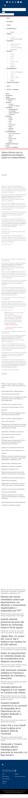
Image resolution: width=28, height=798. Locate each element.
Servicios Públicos (14, 112)
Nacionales (9, 95)
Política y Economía (13, 89)
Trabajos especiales (13, 82)
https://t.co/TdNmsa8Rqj (15, 317)
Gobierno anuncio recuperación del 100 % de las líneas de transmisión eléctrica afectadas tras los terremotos (12, 450)
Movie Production (6, 778)
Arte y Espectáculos (14, 133)
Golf (10, 123)
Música (10, 137)
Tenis (10, 121)
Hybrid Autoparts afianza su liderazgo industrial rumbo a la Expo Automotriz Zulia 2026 (13, 517)
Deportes (8, 116)
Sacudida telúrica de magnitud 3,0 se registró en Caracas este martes (13, 690)
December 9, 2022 (8, 328)
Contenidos (9, 107)
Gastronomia (12, 111)
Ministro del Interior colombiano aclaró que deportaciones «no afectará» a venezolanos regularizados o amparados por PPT (11, 466)
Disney (12, 80)
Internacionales (12, 28)
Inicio (7, 93)
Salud (7, 145)
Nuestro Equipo (5, 776)
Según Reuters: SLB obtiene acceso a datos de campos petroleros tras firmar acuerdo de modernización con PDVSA (12, 434)
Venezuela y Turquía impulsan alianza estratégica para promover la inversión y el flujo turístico (14, 749)
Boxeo (10, 126)
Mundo (12, 32)
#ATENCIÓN (7, 312)
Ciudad (8, 97)
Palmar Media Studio (18, 792)
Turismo (8, 102)
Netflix (11, 140)
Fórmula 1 (11, 128)
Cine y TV (11, 135)
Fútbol (10, 119)
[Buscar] (3, 12)
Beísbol (11, 118)
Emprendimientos (13, 109)
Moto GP (12, 66)
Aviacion (11, 104)
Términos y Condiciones (20, 776)
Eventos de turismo (16, 39)
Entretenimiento (12, 68)
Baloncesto (12, 124)
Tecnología (13, 49)
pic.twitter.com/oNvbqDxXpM (10, 324)
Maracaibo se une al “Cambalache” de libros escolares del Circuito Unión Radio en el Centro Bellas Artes (12, 407)
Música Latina (12, 138)
